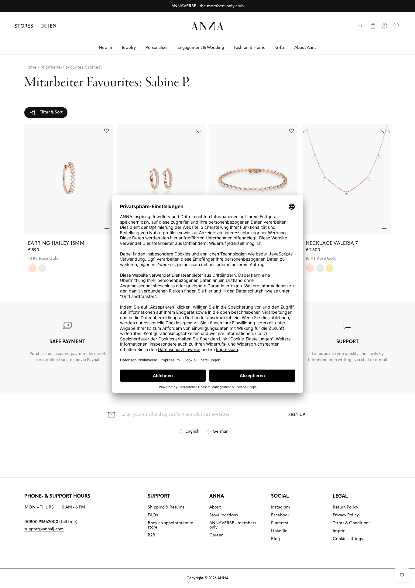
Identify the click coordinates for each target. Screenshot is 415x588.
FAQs (153, 515)
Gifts (280, 48)
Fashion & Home (250, 48)
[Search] (361, 26)
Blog (275, 539)
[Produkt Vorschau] (106, 228)
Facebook (280, 515)
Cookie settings (348, 539)
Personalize (157, 48)
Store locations (223, 515)
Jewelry (129, 48)
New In (105, 48)
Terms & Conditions (351, 523)
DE (43, 26)
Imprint (340, 531)
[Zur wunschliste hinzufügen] (106, 130)
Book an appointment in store (170, 525)
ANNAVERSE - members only (232, 525)
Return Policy (345, 507)
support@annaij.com (44, 529)
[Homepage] (207, 26)
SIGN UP (296, 415)
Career (216, 535)
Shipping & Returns (166, 507)
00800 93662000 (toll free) (50, 522)
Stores (24, 26)
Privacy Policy (346, 515)
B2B (151, 535)
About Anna (305, 48)
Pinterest (279, 523)
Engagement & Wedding (200, 48)
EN (53, 26)
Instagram (280, 507)
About (215, 507)
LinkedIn (279, 531)
